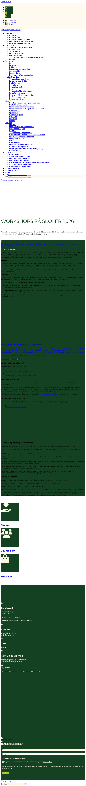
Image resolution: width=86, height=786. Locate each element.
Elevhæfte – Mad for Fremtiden (18, 372)
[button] (7, 174)
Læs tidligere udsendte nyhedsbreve (14, 758)
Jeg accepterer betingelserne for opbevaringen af (28, 762)
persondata (47, 762)
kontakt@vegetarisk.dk (8, 661)
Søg (6, 176)
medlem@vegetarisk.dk (8, 660)
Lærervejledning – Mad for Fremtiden (20, 375)
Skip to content (6, 2)
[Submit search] (29, 176)
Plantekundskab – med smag (49, 394)
